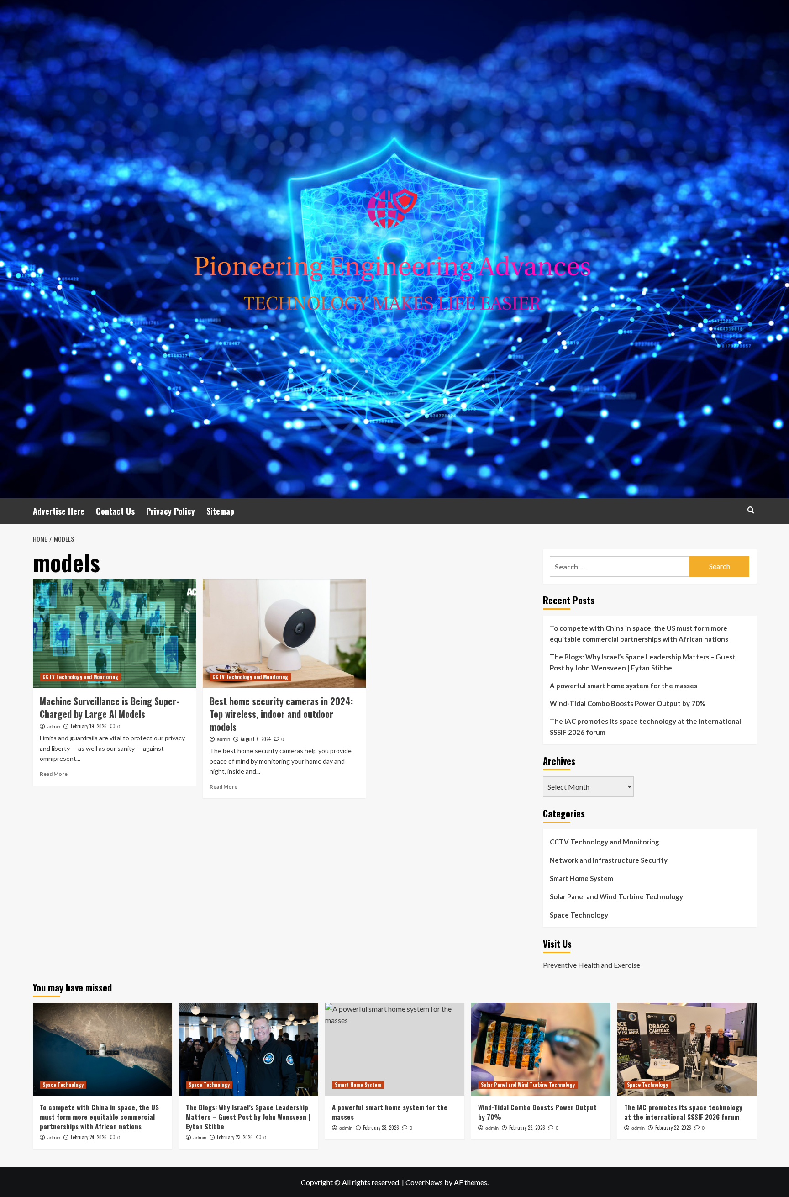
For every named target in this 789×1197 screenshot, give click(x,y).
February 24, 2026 (89, 1137)
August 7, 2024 (256, 739)
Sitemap (220, 511)
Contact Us (115, 511)
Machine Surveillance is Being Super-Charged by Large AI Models (109, 707)
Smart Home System (581, 878)
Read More (54, 773)
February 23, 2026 (235, 1137)
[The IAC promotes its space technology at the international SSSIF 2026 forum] (687, 1049)
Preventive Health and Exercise (591, 964)
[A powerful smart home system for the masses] (394, 1049)
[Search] (751, 510)
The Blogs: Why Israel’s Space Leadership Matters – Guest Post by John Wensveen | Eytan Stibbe (643, 662)
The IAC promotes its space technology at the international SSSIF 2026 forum (645, 726)
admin (53, 726)
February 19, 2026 (89, 726)
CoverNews (424, 1182)
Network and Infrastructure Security (609, 860)
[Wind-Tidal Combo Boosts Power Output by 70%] (540, 1049)
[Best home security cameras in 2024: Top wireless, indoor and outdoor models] (284, 633)
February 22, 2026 (527, 1127)
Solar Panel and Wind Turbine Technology (616, 896)
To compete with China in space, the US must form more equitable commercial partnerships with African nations (639, 633)
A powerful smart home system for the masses (623, 685)
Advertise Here (58, 511)
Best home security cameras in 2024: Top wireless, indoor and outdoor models (281, 713)
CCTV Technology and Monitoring (80, 676)
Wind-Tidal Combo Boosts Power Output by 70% (627, 703)
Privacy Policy (170, 511)
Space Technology (579, 915)
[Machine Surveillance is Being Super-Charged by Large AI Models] (114, 633)
